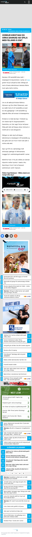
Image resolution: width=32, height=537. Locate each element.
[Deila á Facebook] (2, 236)
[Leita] (25, 2)
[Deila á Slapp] (15, 236)
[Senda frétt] (11, 236)
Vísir (28, 80)
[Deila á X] (7, 236)
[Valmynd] (29, 2)
